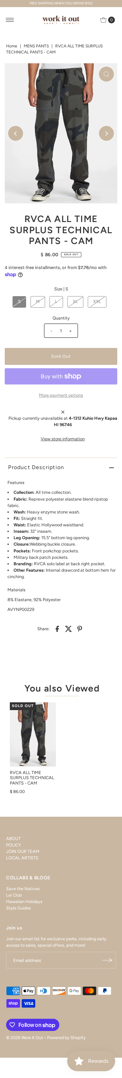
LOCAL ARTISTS (22, 857)
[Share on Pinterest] (80, 629)
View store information (63, 438)
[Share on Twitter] (68, 629)
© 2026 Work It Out (24, 1037)
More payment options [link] (61, 395)
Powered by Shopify (66, 1037)
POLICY (13, 845)
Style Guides (18, 907)
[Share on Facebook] (57, 629)
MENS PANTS (36, 46)
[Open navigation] (10, 20)
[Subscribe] (107, 960)
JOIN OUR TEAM (22, 851)
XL (75, 301)
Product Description (36, 467)
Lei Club (14, 895)
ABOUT (13, 838)
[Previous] (15, 133)
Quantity (61, 318)
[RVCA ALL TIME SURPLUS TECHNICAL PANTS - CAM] (33, 734)
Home (11, 46)
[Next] (106, 133)
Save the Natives (23, 888)
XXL (97, 301)
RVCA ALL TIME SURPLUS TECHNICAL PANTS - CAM (32, 778)
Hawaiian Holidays (24, 901)
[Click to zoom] (106, 74)
